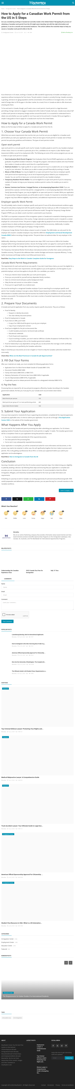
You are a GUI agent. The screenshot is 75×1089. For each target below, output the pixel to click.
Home (2, 8)
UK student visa (6, 1018)
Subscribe (69, 1058)
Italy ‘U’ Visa (54, 570)
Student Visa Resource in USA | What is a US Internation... (21, 923)
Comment (4, 599)
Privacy (58, 1085)
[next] (71, 963)
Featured (4, 949)
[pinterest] (66, 1045)
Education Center (6, 946)
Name (3, 584)
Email (3, 591)
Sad (52, 518)
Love (24, 518)
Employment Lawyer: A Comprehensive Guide (41, 1047)
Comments (8, 579)
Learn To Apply (65, 490)
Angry (42, 518)
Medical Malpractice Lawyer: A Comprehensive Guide (20, 777)
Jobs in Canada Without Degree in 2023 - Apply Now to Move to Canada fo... (30, 996)
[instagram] (61, 1045)
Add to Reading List (67, 32)
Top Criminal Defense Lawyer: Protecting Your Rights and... (22, 729)
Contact (43, 1085)
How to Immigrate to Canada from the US (24, 457)
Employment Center (7, 942)
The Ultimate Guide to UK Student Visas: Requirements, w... (29, 671)
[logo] (37, 3)
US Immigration (17, 1018)
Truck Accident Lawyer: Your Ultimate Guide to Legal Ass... (22, 826)
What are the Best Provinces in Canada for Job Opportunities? (31, 356)
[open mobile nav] (2, 3)
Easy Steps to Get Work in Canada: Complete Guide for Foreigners (31, 258)
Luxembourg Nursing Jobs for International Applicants (27, 634)
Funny (33, 518)
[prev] (66, 963)
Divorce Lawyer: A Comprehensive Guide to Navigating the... (42, 1070)
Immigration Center (11, 8)
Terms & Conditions (68, 1085)
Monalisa (16, 532)
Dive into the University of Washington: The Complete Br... (28, 662)
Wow (60, 518)
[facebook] (53, 1045)
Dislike (15, 518)
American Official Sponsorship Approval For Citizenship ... (28, 653)
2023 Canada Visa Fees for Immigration (34, 571)
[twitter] (57, 1045)
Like (6, 518)
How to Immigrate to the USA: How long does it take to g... (28, 643)
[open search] (73, 3)
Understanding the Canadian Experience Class (10, 571)
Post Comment (7, 621)
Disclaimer (50, 1085)
